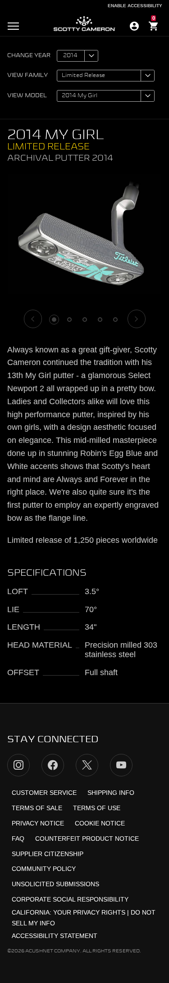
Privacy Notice (38, 823)
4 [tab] (100, 320)
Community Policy (44, 868)
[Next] (137, 319)
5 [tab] (115, 320)
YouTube (121, 765)
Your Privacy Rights (89, 912)
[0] (153, 27)
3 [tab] (85, 320)
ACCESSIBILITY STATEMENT (54, 935)
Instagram (18, 765)
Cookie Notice (100, 823)
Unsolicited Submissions (55, 884)
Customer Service (44, 792)
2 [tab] (69, 320)
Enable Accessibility (135, 5)
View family (27, 75)
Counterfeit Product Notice (87, 838)
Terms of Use (96, 808)
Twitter (87, 765)
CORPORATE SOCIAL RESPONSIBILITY (70, 899)
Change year (28, 56)
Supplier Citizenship (47, 853)
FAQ (18, 838)
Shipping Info (110, 792)
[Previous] (33, 319)
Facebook (52, 765)
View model (27, 96)
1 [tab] (54, 320)
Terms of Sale (37, 808)
